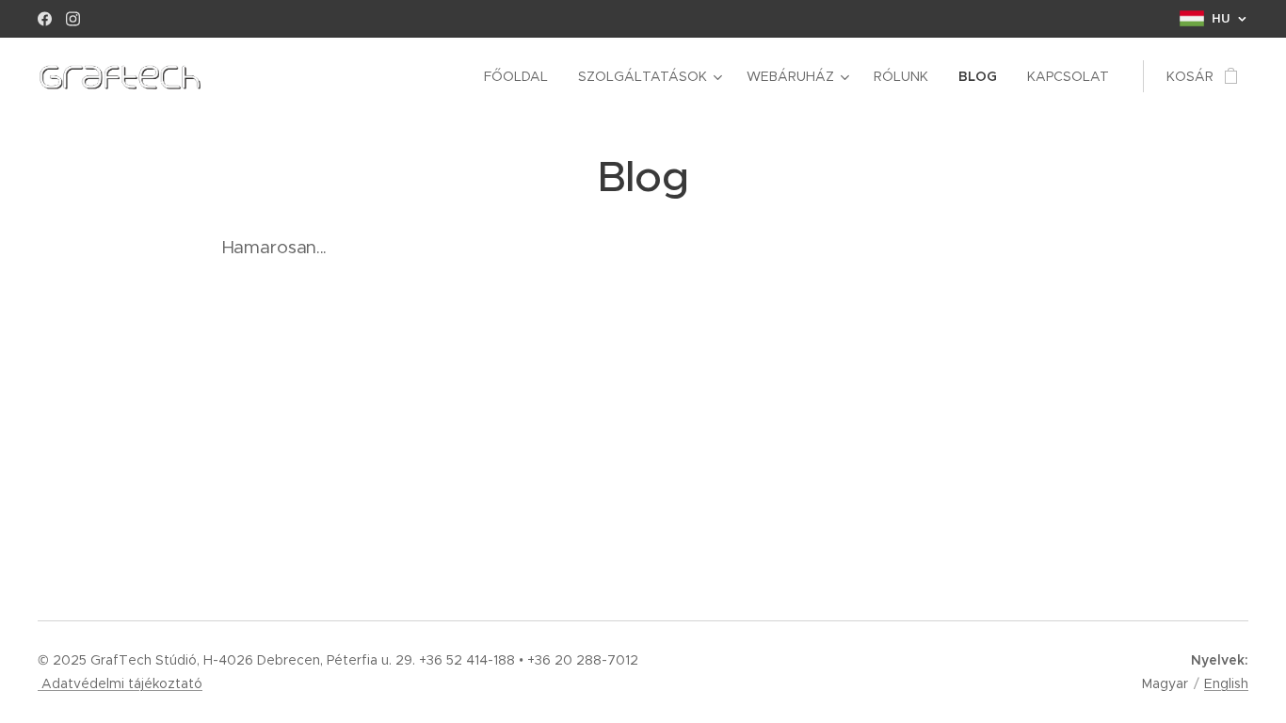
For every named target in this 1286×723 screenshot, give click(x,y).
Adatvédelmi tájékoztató (120, 683)
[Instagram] (73, 19)
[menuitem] (521, 76)
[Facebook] (44, 19)
